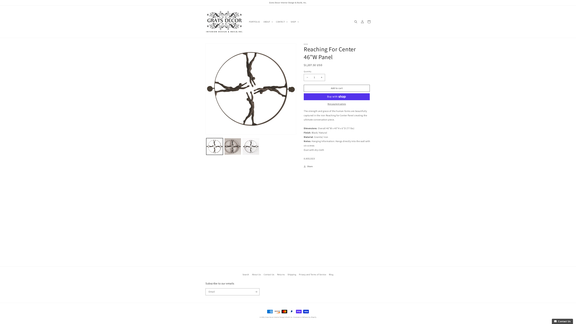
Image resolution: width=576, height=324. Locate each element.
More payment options (337, 104)
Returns (281, 274)
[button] (268, 22)
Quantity (307, 71)
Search (246, 274)
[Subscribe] (256, 291)
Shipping (292, 274)
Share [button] (310, 166)
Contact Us (269, 274)
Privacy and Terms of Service (312, 274)
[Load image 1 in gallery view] (214, 146)
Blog (331, 274)
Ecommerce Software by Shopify (304, 317)
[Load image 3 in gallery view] (251, 146)
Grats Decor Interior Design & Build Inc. (279, 317)
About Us (256, 274)
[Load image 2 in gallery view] (232, 146)
